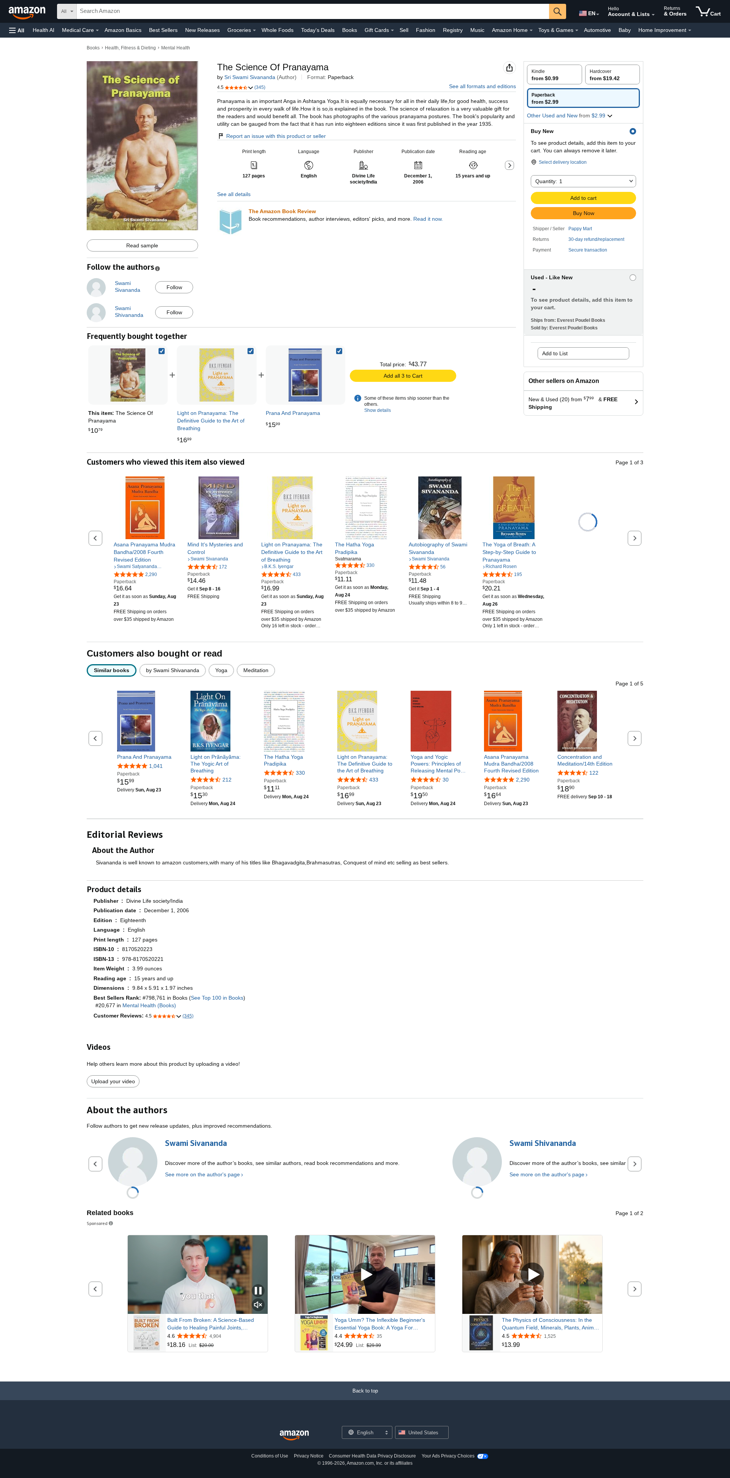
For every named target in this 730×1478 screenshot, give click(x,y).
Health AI (43, 30)
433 (373, 780)
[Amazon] (27, 11)
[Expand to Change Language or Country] (597, 14)
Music (477, 30)
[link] (216, 375)
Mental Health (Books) (149, 1005)
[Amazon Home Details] (531, 30)
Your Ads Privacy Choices (448, 1456)
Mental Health (175, 48)
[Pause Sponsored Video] (258, 1291)
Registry (453, 30)
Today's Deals (318, 30)
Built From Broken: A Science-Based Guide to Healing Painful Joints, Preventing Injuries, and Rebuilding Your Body (215, 1324)
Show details (377, 410)
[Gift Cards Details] (392, 30)
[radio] (554, 74)
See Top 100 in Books (217, 998)
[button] (17, 30)
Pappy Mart (580, 228)
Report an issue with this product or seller (276, 136)
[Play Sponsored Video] (365, 1275)
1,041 (156, 766)
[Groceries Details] (254, 30)
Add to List (555, 353)
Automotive (597, 30)
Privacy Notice (309, 1456)
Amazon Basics (123, 30)
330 (300, 773)
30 (446, 780)
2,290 (523, 780)
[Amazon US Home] (294, 1435)
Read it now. (428, 219)
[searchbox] (313, 11)
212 (227, 780)
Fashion (425, 30)
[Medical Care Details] (97, 30)
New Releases (202, 30)
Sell (404, 30)
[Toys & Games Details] (576, 30)
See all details (234, 194)
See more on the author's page (202, 1174)
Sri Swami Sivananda (249, 77)
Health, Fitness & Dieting (130, 48)
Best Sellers (163, 30)
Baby (625, 30)
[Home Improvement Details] (689, 30)
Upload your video (113, 1081)
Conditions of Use (269, 1456)
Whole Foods (278, 30)
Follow (174, 287)
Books (349, 30)
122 (593, 773)
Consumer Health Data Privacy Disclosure (372, 1456)
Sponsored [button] (97, 1223)
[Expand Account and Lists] (653, 15)
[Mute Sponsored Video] (258, 1305)
